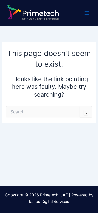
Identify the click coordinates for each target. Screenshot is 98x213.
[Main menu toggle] (87, 13)
